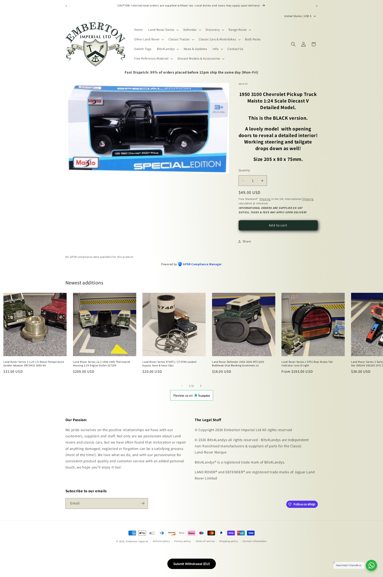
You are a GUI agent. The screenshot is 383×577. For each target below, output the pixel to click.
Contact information (255, 541)
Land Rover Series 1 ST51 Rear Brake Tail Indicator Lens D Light (307, 363)
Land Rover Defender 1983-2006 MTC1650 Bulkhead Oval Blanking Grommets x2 (238, 363)
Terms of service (205, 541)
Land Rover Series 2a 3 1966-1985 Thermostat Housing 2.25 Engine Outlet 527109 (101, 363)
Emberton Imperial (137, 541)
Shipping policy (228, 541)
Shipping (264, 199)
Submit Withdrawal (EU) (191, 564)
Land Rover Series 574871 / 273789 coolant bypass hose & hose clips (169, 363)
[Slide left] (182, 385)
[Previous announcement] (66, 5)
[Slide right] (200, 385)
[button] (163, 30)
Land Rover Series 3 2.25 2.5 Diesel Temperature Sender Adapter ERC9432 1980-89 (33, 363)
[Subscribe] (143, 503)
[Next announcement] (316, 5)
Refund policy (161, 541)
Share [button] (247, 241)
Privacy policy (182, 541)
